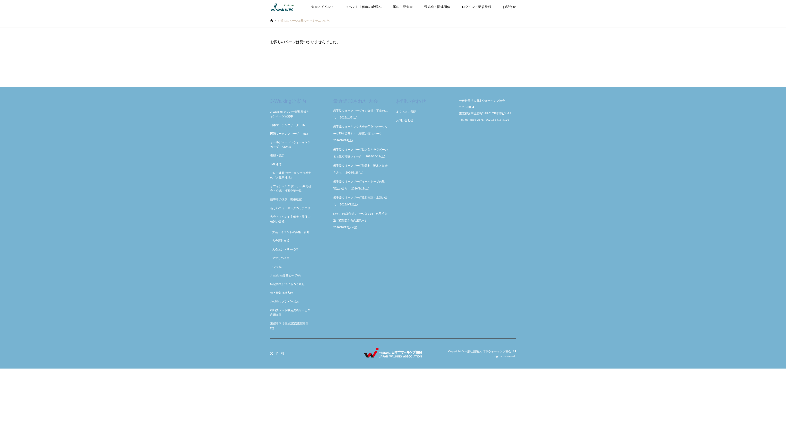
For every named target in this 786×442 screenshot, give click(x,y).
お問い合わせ (404, 120)
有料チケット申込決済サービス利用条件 (290, 312)
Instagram (282, 353)
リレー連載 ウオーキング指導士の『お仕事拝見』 (290, 175)
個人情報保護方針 (281, 292)
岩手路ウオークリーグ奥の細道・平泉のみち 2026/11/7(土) (360, 114)
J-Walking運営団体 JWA (285, 275)
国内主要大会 (403, 7)
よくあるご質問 (406, 111)
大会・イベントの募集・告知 (290, 232)
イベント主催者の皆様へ (364, 7)
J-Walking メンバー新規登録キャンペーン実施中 (289, 114)
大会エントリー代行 (285, 249)
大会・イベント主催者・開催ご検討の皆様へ (290, 219)
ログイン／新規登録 (476, 7)
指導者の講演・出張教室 (286, 199)
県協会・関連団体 (437, 7)
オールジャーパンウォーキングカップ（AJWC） (290, 144)
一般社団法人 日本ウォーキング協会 (487, 351)
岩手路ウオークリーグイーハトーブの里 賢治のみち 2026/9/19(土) (360, 185)
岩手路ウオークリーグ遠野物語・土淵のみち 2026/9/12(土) (360, 201)
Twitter (271, 353)
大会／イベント (322, 7)
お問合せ (509, 7)
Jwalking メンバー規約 (284, 301)
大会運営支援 (280, 240)
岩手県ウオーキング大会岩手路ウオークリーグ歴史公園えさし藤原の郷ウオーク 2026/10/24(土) (360, 133)
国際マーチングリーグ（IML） (289, 133)
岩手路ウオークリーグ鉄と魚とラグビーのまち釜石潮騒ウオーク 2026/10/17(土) (360, 153)
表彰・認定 (277, 155)
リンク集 (276, 266)
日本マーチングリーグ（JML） (290, 125)
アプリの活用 (280, 258)
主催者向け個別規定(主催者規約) (289, 325)
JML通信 (275, 164)
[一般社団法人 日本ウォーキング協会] (282, 7)
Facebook (277, 353)
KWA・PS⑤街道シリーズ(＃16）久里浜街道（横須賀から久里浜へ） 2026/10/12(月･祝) (360, 220)
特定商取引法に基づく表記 (287, 284)
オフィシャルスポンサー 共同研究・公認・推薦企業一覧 (290, 188)
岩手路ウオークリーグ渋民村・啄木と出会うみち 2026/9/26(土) (360, 169)
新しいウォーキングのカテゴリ (290, 208)
